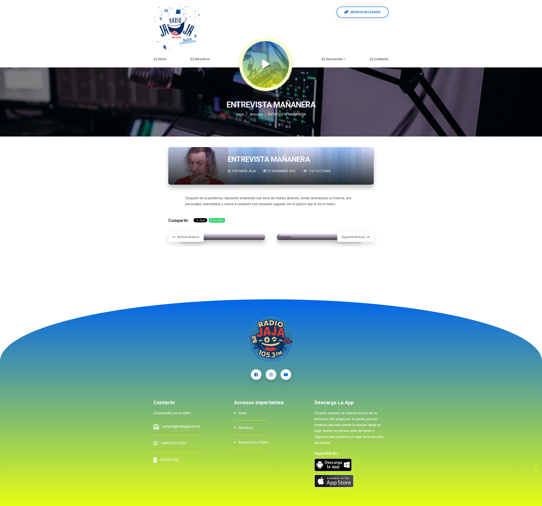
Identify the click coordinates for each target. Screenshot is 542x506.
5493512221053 (173, 443)
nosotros (245, 428)
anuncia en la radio (253, 442)
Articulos (256, 114)
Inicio (240, 114)
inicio (242, 413)
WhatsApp (218, 220)
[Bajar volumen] (536, 472)
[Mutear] (535, 478)
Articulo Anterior (188, 237)
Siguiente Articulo (353, 237)
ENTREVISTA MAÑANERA (269, 159)
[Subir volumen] (536, 466)
